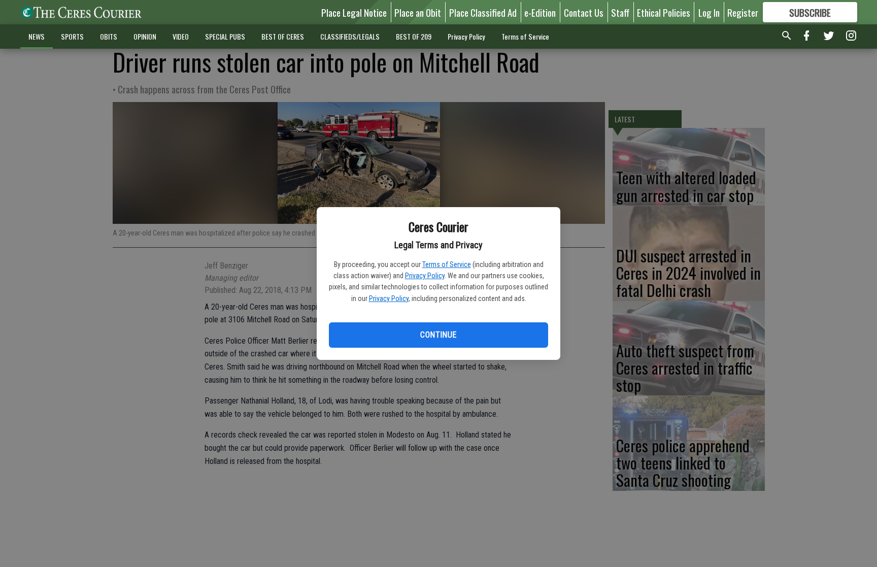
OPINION (144, 36)
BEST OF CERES (282, 36)
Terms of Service (446, 264)
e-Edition (540, 12)
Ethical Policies (663, 12)
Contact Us (583, 12)
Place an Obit (417, 12)
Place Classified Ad (483, 12)
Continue (438, 335)
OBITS (108, 36)
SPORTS (72, 36)
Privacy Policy (425, 276)
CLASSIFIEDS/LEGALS (350, 36)
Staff (620, 12)
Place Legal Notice (354, 12)
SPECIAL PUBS (225, 36)
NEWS (36, 36)
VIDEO (181, 36)
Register (742, 12)
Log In (709, 12)
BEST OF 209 (413, 36)
